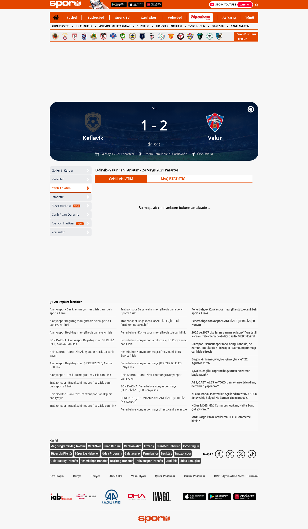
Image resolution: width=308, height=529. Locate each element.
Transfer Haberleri (168, 446)
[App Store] (194, 499)
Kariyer (95, 476)
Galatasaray (132, 453)
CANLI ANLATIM (240, 26)
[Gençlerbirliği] (55, 36)
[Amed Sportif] (122, 36)
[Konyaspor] (209, 36)
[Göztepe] (171, 36)
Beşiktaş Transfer (121, 461)
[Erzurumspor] (219, 36)
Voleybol (175, 17)
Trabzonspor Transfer (149, 461)
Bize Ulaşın (57, 476)
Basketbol (96, 17)
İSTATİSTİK (218, 26)
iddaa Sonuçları (190, 461)
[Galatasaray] (65, 36)
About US (115, 476)
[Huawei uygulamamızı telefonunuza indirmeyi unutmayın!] (152, 6)
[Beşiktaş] (151, 36)
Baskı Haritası (65, 206)
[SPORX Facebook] (219, 454)
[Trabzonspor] (84, 36)
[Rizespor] (161, 36)
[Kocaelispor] (199, 36)
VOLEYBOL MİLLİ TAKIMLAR (114, 26)
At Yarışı (229, 17)
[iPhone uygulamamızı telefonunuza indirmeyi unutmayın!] (135, 6)
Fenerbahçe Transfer (94, 461)
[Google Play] (219, 499)
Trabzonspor (183, 453)
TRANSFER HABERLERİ (169, 26)
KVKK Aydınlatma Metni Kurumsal (236, 476)
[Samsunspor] (74, 36)
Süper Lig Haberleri (87, 453)
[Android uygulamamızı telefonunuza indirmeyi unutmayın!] (117, 6)
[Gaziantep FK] (103, 36)
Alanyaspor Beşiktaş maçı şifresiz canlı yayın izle (81, 332)
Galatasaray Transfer (64, 461)
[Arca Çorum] (180, 36)
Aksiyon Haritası (67, 223)
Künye (77, 476)
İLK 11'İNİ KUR (84, 26)
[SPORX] (154, 520)
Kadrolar (58, 179)
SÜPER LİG (143, 26)
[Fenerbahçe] (132, 36)
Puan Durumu (246, 34)
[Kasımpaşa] (113, 36)
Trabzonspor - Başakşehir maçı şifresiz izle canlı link (83, 405)
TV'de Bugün (191, 446)
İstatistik (57, 197)
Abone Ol (245, 4)
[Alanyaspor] (93, 36)
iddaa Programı (112, 453)
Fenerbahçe (150, 453)
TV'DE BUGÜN (196, 26)
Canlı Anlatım (61, 188)
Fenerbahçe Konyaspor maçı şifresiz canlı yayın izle (154, 409)
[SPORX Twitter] (241, 454)
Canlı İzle (171, 461)
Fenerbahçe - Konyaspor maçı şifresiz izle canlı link (153, 332)
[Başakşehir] (142, 36)
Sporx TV (122, 17)
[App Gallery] (244, 499)
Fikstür (242, 39)
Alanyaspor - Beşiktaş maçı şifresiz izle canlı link (80, 375)
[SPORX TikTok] (251, 454)
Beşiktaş (166, 453)
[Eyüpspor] (190, 36)
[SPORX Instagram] (230, 454)
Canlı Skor (149, 17)
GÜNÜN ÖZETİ (60, 26)
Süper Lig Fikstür (61, 453)
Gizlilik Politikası (194, 476)
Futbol (72, 17)
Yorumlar (58, 232)
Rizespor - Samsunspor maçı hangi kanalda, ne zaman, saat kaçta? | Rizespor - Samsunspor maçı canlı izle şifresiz (224, 347)
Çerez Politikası (165, 476)
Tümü (249, 17)
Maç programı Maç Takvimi (67, 446)
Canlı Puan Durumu (65, 214)
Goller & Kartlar (63, 170)
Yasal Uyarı (138, 476)
